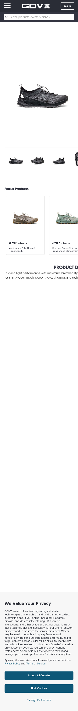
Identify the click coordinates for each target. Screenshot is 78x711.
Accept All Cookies (39, 675)
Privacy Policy (12, 663)
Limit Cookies (39, 688)
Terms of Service (36, 663)
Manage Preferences (39, 700)
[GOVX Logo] (36, 6)
